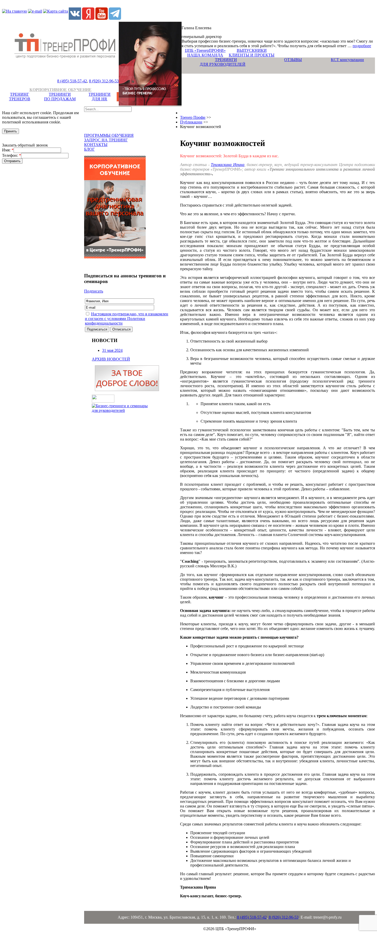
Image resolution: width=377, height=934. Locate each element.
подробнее (362, 46)
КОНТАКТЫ (95, 144)
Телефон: (11, 155)
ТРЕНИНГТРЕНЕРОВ (19, 96)
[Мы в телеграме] (115, 18)
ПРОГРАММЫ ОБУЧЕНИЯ (109, 135)
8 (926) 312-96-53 (104, 81)
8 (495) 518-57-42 (72, 81)
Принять (10, 131)
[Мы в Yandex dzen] (88, 18)
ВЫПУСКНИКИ (252, 50)
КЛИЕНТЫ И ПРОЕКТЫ (251, 55)
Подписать (93, 291)
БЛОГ (89, 149)
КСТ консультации (347, 59)
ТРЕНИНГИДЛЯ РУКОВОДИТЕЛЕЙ (222, 61)
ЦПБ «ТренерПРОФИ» (205, 50)
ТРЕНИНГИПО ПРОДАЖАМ (60, 96)
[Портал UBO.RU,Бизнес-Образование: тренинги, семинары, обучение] (103, 401)
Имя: (8, 150)
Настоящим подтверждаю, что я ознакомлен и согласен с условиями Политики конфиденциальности (126, 318)
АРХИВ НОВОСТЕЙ (111, 359)
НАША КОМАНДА (205, 55)
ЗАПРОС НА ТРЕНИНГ (106, 140)
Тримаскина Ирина (227, 164)
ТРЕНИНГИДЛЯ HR (99, 96)
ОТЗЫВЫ (293, 59)
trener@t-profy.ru (327, 917)
